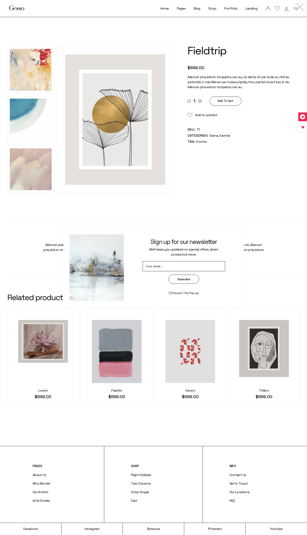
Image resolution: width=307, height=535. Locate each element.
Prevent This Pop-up (185, 293)
